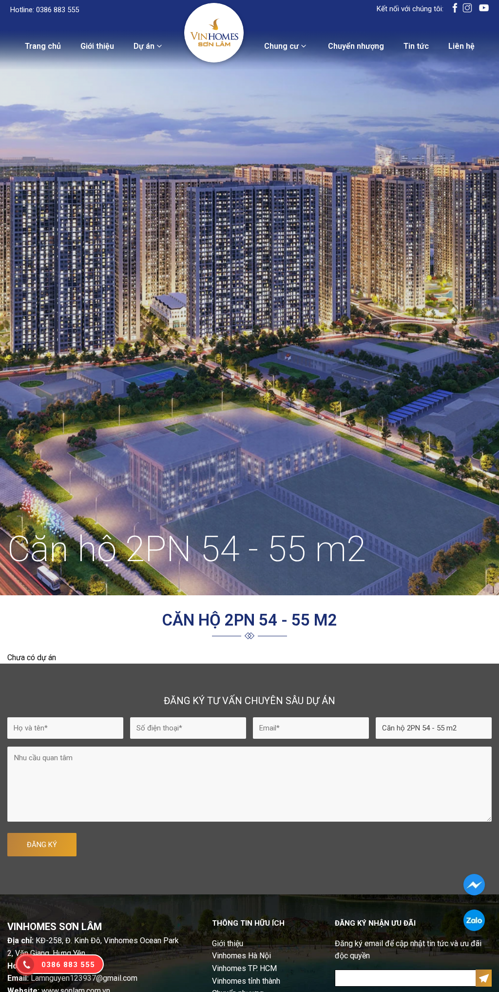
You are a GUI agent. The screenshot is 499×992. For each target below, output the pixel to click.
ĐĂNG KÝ (42, 844)
